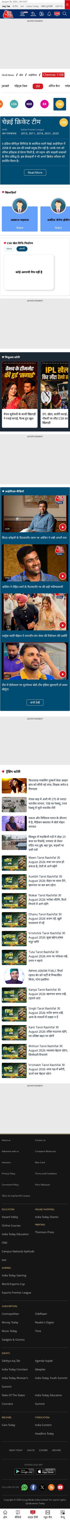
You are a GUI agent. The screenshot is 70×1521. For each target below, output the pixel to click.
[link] (67, 4)
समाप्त (9, 248)
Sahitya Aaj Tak (11, 1360)
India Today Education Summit (48, 1399)
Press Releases (42, 1184)
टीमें (38, 86)
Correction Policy (10, 1184)
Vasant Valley (10, 1217)
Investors (6, 1162)
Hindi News (8, 75)
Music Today (9, 1331)
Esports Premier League (16, 1292)
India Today (32, 6)
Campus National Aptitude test (18, 1255)
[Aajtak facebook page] (33, 1487)
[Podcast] (41, 14)
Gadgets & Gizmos (13, 1339)
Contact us (40, 1140)
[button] (62, 1514)
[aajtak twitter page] (42, 1487)
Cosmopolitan (10, 1313)
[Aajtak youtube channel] (60, 1487)
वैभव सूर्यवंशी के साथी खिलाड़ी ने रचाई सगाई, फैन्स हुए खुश (20, 416)
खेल (21, 75)
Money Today (10, 1322)
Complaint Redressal (45, 1151)
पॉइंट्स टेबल (20, 86)
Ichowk (43, 1450)
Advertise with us (10, 1151)
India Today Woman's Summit (15, 1382)
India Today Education (15, 1234)
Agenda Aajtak (44, 1360)
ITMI (4, 1242)
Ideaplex (40, 1369)
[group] (14, 104)
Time (38, 1331)
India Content (43, 1425)
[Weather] (33, 15)
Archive (56, 1450)
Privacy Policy (8, 1173)
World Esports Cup (13, 1284)
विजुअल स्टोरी (12, 357)
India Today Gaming (14, 1275)
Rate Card (40, 1162)
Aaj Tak (6, 6)
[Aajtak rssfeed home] (51, 1487)
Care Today (8, 1425)
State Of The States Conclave (13, 1399)
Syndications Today (35, 1503)
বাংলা (22, 6)
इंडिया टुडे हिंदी (47, 6)
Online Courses (11, 1225)
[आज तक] (6, 14)
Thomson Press (44, 1232)
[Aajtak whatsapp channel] (24, 1487)
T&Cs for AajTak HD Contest (16, 1195)
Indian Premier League (32, 129)
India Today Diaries (46, 1217)
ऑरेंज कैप (54, 86)
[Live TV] (57, 15)
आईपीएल (32, 75)
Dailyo (31, 1450)
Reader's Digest (44, 1322)
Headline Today (44, 1433)
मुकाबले (5, 86)
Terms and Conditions (46, 1173)
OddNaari (41, 1313)
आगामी (22, 248)
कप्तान (4, 129)
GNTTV (59, 6)
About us (6, 1140)
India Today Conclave (15, 1369)
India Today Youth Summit (51, 1378)
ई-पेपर (15, 6)
